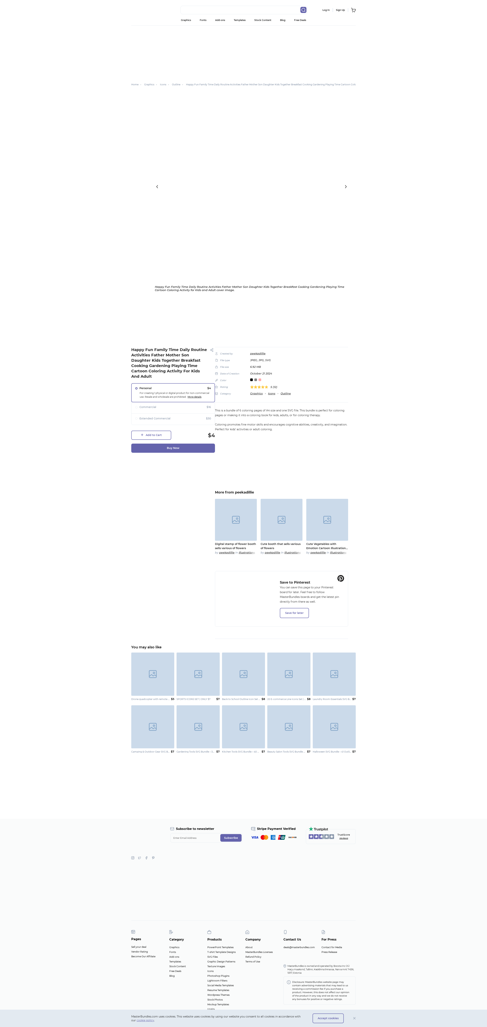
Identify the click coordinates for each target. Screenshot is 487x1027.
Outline (286, 393)
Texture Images (216, 966)
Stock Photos (215, 999)
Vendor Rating (139, 951)
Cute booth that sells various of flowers (281, 546)
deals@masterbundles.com (299, 947)
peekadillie (258, 353)
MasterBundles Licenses (259, 952)
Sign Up (340, 10)
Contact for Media (331, 947)
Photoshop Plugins (218, 975)
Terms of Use (252, 961)
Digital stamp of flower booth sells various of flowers (235, 546)
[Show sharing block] (211, 350)
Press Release (329, 952)
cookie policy (145, 1020)
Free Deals (300, 20)
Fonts (203, 20)
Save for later (294, 613)
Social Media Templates (220, 985)
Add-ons (220, 20)
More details (194, 396)
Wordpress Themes (218, 994)
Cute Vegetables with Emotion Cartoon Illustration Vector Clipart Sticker (326, 546)
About (249, 947)
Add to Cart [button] (154, 435)
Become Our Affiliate (143, 956)
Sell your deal (138, 946)
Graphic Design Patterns (221, 961)
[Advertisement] (243, 52)
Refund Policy (253, 956)
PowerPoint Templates (220, 947)
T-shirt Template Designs (221, 952)
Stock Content (262, 20)
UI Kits (211, 1009)
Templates (240, 20)
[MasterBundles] (143, 10)
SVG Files (212, 956)
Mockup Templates (218, 1004)
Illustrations (247, 552)
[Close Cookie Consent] (354, 1018)
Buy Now (173, 448)
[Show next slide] (346, 186)
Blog (282, 20)
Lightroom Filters (217, 980)
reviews (343, 838)
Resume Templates (218, 990)
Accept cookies (328, 1018)
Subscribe (231, 838)
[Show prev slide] (157, 186)
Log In (326, 10)
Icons (271, 393)
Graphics (186, 20)
